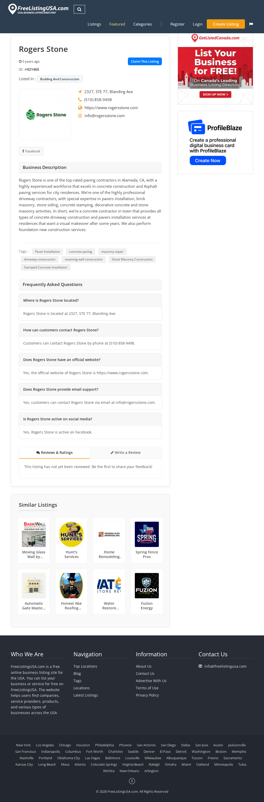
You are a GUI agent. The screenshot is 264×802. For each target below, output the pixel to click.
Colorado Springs (104, 764)
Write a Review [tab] (127, 452)
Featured (117, 24)
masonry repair (112, 251)
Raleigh (154, 764)
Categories (142, 24)
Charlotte (115, 751)
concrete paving (80, 251)
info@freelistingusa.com (225, 666)
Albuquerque (176, 758)
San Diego (168, 745)
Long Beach (47, 764)
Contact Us (145, 673)
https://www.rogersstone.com (111, 107)
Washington (201, 751)
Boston (221, 751)
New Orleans (129, 770)
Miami (186, 764)
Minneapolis (223, 764)
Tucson (197, 758)
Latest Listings (85, 695)
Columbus (73, 751)
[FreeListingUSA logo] (38, 9)
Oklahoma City (68, 758)
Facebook (32, 151)
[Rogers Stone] (44, 114)
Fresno (213, 758)
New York (23, 745)
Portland (45, 758)
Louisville (132, 758)
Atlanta (80, 764)
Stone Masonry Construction (132, 259)
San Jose (201, 745)
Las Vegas (92, 758)
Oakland (202, 764)
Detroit (181, 751)
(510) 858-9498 (98, 99)
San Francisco (25, 751)
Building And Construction (59, 79)
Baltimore (112, 758)
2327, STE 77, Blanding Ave (108, 91)
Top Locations (85, 666)
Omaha (170, 764)
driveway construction (39, 259)
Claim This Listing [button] (145, 61)
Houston (83, 745)
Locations (81, 687)
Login (198, 24)
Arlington (151, 770)
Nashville (27, 758)
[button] (251, 24)
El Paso (165, 751)
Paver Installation (47, 251)
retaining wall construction (84, 259)
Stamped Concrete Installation (45, 267)
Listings (94, 24)
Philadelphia (104, 745)
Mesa (65, 764)
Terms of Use (147, 687)
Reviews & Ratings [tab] (56, 452)
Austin (218, 745)
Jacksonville (237, 745)
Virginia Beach (133, 764)
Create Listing (226, 24)
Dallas (185, 745)
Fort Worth (94, 751)
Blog (77, 673)
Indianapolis (50, 751)
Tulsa (242, 764)
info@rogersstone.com (105, 115)
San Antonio (146, 745)
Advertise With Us (151, 680)
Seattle (133, 751)
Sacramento (233, 758)
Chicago (65, 745)
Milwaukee (153, 758)
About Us (144, 666)
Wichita (108, 770)
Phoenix (125, 745)
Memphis (239, 751)
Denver (149, 751)
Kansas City (24, 764)
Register (177, 24)
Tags (77, 680)
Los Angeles (45, 745)
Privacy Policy (147, 695)
